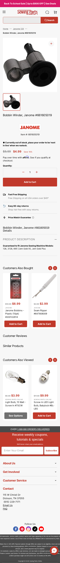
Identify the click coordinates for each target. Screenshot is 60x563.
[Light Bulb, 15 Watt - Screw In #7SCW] (16, 392)
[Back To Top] (56, 559)
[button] (4, 12)
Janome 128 (18, 29)
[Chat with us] (47, 12)
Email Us (8, 505)
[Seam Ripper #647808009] (44, 301)
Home (5, 29)
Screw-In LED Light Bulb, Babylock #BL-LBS (44, 405)
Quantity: (7, 165)
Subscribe (51, 450)
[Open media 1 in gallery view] (51, 44)
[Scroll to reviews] (30, 121)
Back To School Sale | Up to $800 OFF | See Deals (30, 3)
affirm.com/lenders (30, 546)
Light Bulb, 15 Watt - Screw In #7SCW (15, 404)
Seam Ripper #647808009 (40, 312)
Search (50, 20)
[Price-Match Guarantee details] (33, 217)
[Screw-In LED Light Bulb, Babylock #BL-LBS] (44, 392)
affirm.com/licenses (45, 553)
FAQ (5, 508)
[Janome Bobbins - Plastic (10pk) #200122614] (16, 301)
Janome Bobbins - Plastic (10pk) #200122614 (14, 313)
